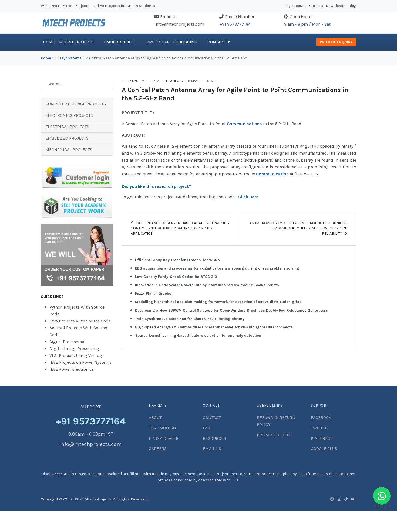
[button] (79, 42)
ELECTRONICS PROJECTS (69, 115)
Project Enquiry (336, 42)
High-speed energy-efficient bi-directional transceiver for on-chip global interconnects (214, 327)
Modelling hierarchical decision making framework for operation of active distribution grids (218, 301)
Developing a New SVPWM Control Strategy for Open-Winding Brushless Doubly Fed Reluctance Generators (231, 310)
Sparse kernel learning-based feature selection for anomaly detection (198, 335)
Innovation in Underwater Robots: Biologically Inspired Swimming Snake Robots (207, 285)
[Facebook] (332, 499)
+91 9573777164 (235, 24)
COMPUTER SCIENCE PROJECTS (75, 103)
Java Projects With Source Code (80, 320)
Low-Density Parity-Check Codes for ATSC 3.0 (176, 276)
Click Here (248, 196)
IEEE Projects (219, 474)
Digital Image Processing (74, 348)
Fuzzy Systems (134, 81)
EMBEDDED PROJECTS (67, 138)
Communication (272, 173)
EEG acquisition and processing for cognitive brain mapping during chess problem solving (217, 268)
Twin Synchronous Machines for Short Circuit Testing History (189, 318)
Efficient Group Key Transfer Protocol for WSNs (177, 260)
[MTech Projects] (74, 22)
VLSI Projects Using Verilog (75, 355)
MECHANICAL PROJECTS (68, 149)
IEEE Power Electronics (71, 369)
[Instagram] (339, 499)
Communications (244, 123)
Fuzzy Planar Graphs (153, 293)
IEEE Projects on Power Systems (80, 362)
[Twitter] (352, 499)
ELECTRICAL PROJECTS (67, 126)
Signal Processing (67, 341)
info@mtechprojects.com (179, 24)
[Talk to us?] (382, 496)
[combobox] (77, 84)
